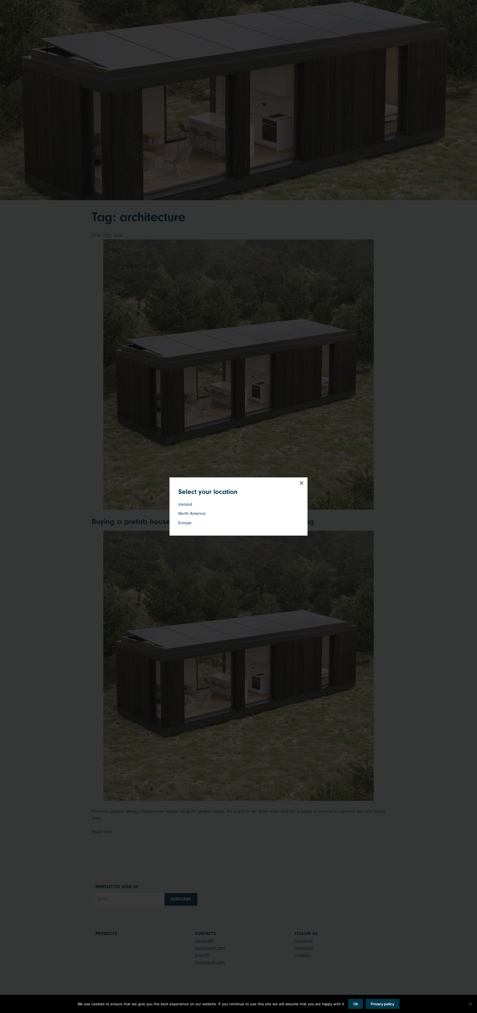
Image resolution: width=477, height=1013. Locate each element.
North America (191, 513)
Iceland (185, 504)
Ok (355, 1004)
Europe (185, 522)
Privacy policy (382, 1004)
